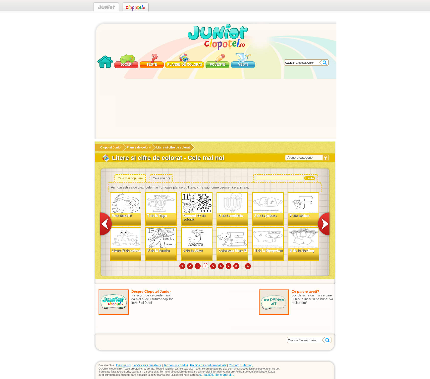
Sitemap (247, 365)
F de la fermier (158, 250)
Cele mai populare (130, 178)
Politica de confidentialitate (208, 365)
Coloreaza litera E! (232, 250)
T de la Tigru (157, 216)
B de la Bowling (302, 250)
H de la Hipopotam (268, 250)
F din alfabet (299, 216)
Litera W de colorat (126, 250)
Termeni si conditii (175, 365)
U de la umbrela (230, 216)
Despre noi (123, 365)
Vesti (243, 64)
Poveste (217, 64)
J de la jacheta (265, 216)
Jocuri (126, 64)
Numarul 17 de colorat (194, 217)
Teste (152, 64)
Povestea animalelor (147, 365)
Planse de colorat (184, 64)
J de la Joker (193, 250)
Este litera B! (121, 216)
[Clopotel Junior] (106, 7)
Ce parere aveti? (305, 291)
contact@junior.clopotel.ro (216, 375)
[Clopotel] (135, 7)
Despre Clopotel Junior (151, 291)
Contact (234, 365)
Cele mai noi (161, 178)
